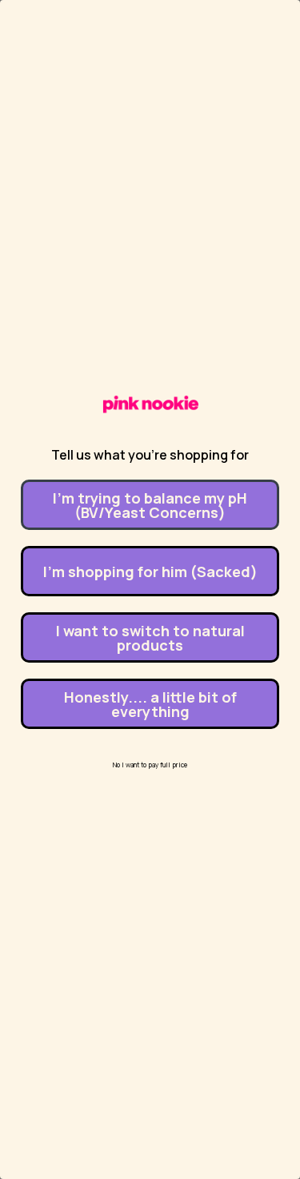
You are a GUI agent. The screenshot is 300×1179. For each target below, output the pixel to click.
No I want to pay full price (150, 764)
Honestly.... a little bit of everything (150, 704)
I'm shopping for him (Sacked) (150, 571)
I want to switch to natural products (150, 638)
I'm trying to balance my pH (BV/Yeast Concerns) (150, 505)
